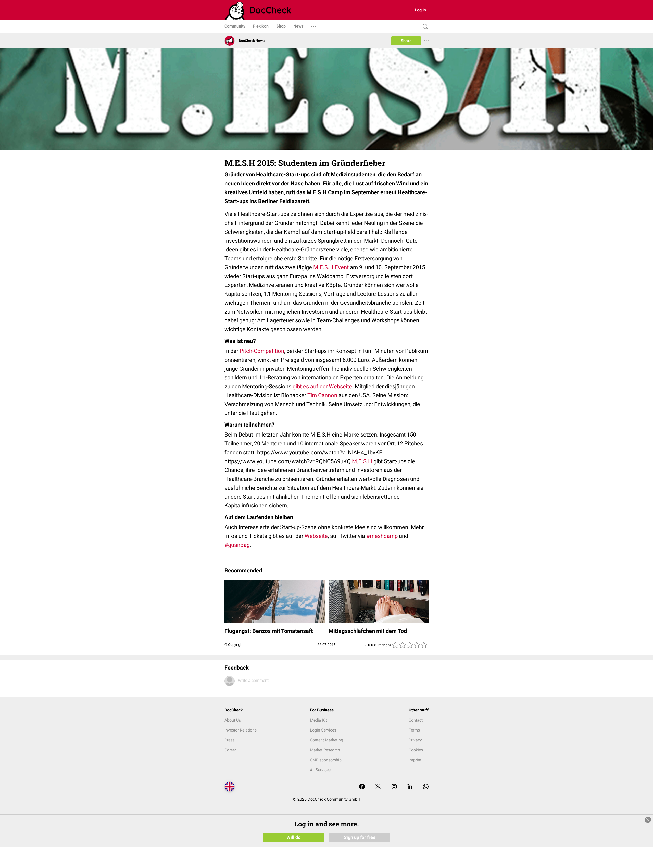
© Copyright (234, 645)
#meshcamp (382, 536)
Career (230, 750)
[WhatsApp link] (426, 787)
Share (406, 40)
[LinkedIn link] (410, 787)
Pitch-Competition (262, 351)
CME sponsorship (326, 760)
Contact (416, 720)
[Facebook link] (362, 787)
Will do (293, 837)
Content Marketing (326, 740)
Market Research (325, 750)
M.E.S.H (362, 461)
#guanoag (237, 545)
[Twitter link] (378, 787)
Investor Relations (240, 730)
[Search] (424, 26)
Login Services (323, 730)
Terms (414, 730)
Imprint (415, 760)
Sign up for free (359, 837)
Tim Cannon (322, 395)
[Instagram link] (394, 787)
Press (229, 740)
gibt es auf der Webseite (322, 386)
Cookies (416, 750)
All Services (320, 769)
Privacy (415, 740)
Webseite (316, 536)
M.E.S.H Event (331, 267)
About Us (232, 720)
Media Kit (318, 720)
